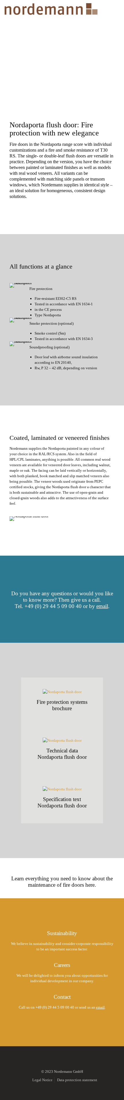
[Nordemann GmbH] (50, 8)
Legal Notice (42, 1080)
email (102, 606)
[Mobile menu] (116, 9)
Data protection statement (77, 1080)
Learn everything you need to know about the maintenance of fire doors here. (62, 881)
